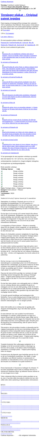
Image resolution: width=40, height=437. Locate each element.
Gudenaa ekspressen (7, 1)
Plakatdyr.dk (12, 45)
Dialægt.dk (4, 45)
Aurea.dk (25, 42)
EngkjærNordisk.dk (15, 42)
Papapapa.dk (5, 42)
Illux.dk (31, 42)
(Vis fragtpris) (9, 33)
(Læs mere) (6, 30)
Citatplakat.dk (31, 45)
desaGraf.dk (20, 45)
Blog (16, 435)
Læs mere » (4, 37)
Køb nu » (11, 37)
